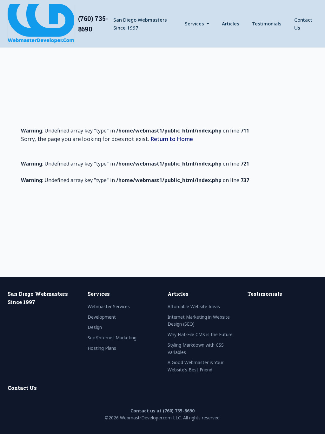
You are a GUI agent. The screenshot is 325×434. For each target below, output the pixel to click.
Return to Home (171, 139)
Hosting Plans (102, 348)
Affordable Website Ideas (194, 306)
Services (194, 23)
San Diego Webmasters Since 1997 (140, 24)
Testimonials (267, 23)
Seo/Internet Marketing (112, 338)
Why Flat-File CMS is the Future (200, 334)
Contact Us (303, 24)
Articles (230, 23)
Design (95, 327)
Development (102, 317)
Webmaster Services (109, 306)
